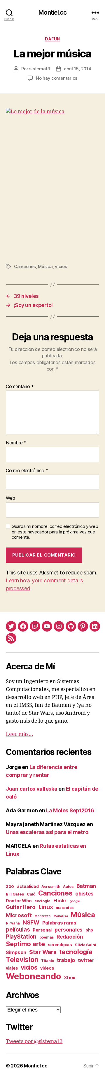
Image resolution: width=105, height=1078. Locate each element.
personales (69, 930)
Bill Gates (15, 894)
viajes (12, 968)
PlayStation (21, 936)
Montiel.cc (52, 12)
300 (10, 886)
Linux (45, 906)
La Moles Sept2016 (70, 810)
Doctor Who (19, 900)
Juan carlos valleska (31, 789)
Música (45, 266)
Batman (86, 886)
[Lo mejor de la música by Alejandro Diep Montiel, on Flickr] (52, 181)
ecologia (42, 901)
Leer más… (19, 734)
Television (22, 960)
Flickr (59, 900)
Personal (42, 930)
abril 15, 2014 (77, 68)
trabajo (66, 960)
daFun (52, 38)
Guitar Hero (21, 907)
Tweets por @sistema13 (34, 1041)
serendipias (60, 944)
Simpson (16, 952)
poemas (46, 937)
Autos (68, 886)
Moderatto (42, 916)
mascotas (65, 907)
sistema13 (39, 68)
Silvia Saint (85, 944)
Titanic (47, 960)
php (89, 929)
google (74, 901)
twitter (86, 960)
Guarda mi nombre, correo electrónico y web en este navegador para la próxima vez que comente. (55, 532)
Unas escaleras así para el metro (47, 832)
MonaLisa (60, 916)
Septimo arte (25, 944)
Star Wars (43, 952)
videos (47, 968)
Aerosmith (50, 886)
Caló (31, 894)
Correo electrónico (27, 470)
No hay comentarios (56, 78)
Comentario (20, 386)
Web (10, 498)
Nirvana (13, 923)
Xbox (69, 977)
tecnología (75, 952)
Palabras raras (59, 923)
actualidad (27, 886)
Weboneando (33, 976)
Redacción (70, 937)
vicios (61, 266)
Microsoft (19, 915)
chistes (84, 894)
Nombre (16, 443)
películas (18, 929)
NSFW (31, 922)
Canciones (25, 266)
